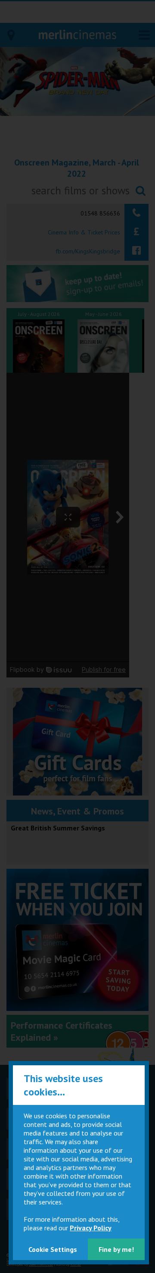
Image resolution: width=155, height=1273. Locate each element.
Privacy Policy (91, 1227)
